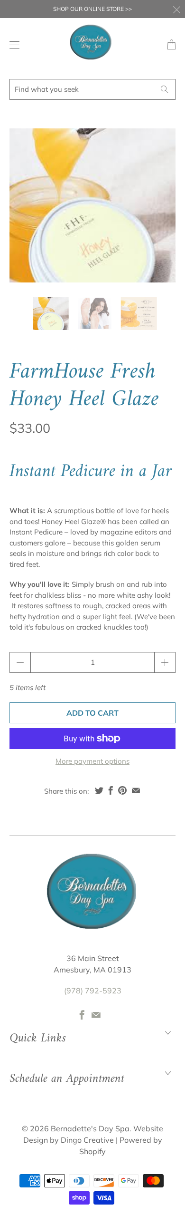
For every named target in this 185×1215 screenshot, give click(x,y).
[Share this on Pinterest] (122, 790)
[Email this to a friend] (135, 790)
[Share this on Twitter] (99, 790)
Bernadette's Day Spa (90, 1128)
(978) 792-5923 (92, 990)
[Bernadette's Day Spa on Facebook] (82, 1015)
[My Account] (12, 45)
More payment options (93, 761)
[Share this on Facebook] (110, 790)
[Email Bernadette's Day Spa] (96, 1015)
